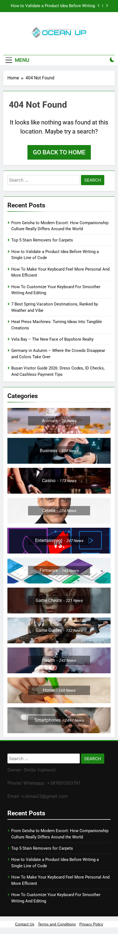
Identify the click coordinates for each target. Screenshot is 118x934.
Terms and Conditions (57, 924)
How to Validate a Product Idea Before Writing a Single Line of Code (53, 6)
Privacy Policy (91, 924)
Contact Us (24, 924)
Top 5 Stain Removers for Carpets (42, 240)
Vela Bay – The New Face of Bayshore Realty (52, 339)
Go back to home (59, 152)
